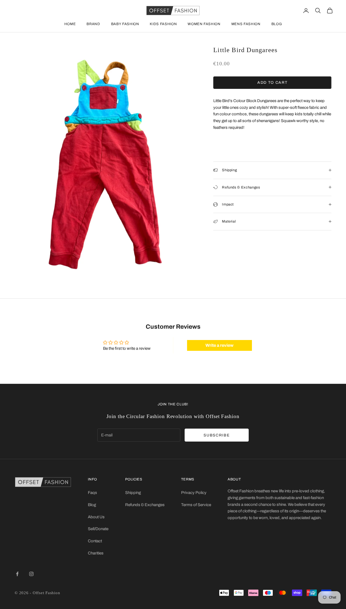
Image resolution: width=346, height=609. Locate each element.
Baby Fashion (125, 24)
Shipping (133, 492)
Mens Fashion (246, 24)
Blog (276, 24)
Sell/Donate (98, 529)
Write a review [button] (219, 345)
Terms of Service (196, 505)
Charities (96, 553)
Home (70, 24)
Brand (93, 24)
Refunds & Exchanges (145, 505)
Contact (95, 541)
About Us (96, 517)
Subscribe (216, 435)
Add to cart (272, 82)
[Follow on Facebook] (17, 574)
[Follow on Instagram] (31, 574)
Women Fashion (204, 24)
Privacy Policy (194, 492)
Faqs (92, 492)
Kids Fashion (163, 24)
